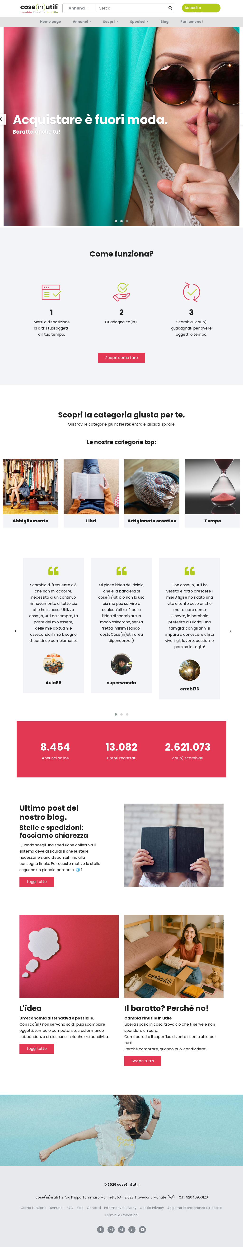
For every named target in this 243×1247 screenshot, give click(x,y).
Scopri (109, 21)
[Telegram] (121, 1229)
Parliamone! (191, 21)
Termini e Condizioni (121, 1215)
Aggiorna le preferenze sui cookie (194, 1207)
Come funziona (34, 1207)
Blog (164, 21)
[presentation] (16, 630)
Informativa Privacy (120, 1207)
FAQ (70, 1207)
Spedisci (138, 21)
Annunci (81, 21)
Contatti (94, 1207)
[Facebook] (100, 1229)
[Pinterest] (132, 1229)
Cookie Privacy (152, 1207)
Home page (50, 21)
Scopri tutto (143, 1061)
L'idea (30, 1008)
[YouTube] (142, 1229)
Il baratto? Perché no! (166, 1008)
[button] (116, 221)
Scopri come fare (121, 357)
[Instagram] (111, 1229)
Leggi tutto (37, 881)
